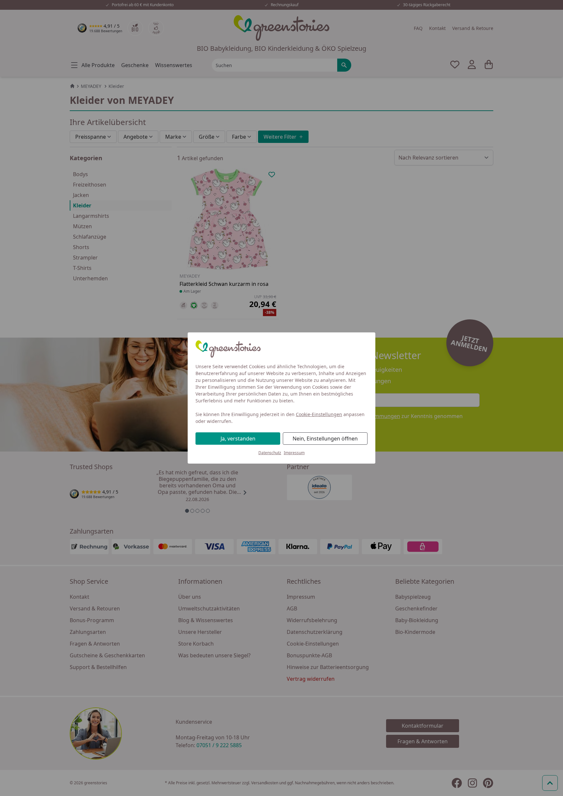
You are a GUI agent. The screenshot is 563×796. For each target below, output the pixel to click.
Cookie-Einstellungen (319, 414)
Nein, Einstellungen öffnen (325, 438)
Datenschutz (269, 452)
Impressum (294, 452)
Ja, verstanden (238, 438)
